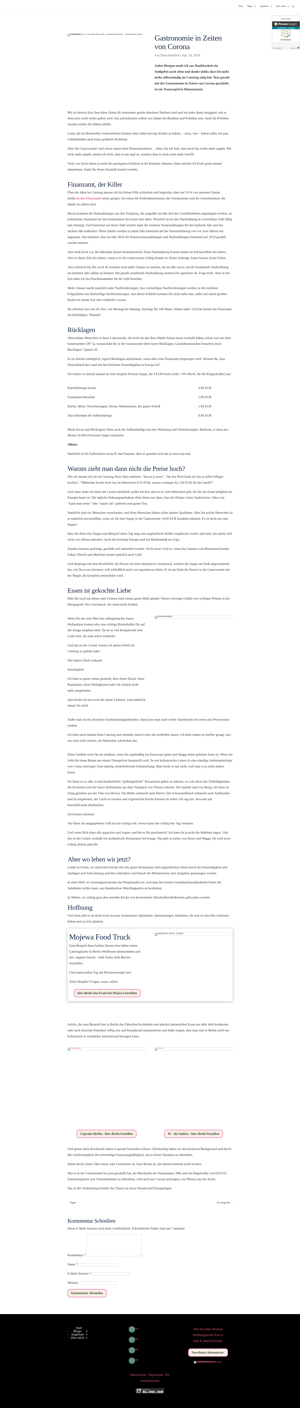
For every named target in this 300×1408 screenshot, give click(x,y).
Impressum (156, 1375)
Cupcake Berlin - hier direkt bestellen (106, 1134)
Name (73, 1264)
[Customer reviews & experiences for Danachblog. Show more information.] (286, 32)
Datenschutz (138, 1375)
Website (73, 1283)
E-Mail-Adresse (79, 1273)
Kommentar (77, 1255)
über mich (281, 6)
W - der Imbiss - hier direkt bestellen (193, 1134)
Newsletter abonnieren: (208, 1352)
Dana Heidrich (170, 55)
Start (240, 6)
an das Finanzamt (88, 198)
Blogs (249, 6)
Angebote (264, 6)
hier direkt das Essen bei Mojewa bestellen (107, 993)
